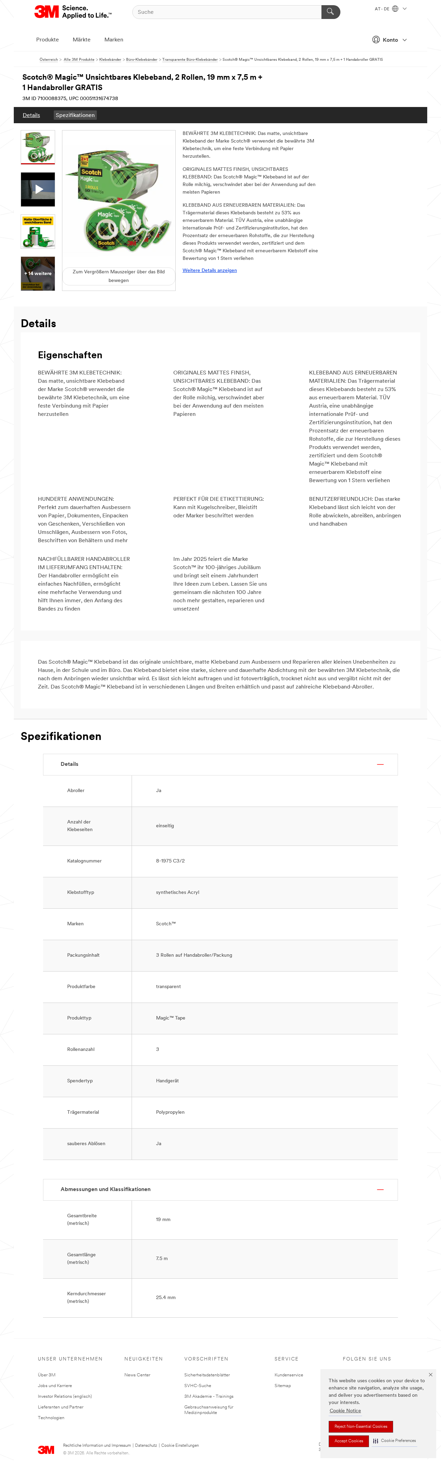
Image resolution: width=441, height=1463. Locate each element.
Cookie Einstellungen (180, 1446)
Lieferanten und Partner (60, 1407)
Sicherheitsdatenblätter (207, 1375)
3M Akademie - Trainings (209, 1396)
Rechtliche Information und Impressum (97, 1446)
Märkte (82, 40)
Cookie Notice (345, 1411)
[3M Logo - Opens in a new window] (73, 12)
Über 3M (46, 1375)
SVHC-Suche (197, 1386)
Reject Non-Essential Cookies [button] (361, 1427)
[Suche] (330, 12)
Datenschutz (146, 1446)
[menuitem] (31, 115)
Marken (113, 40)
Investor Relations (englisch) (65, 1396)
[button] (394, 1441)
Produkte (47, 40)
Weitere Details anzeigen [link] (210, 270)
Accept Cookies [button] (349, 1441)
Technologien (51, 1418)
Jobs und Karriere (55, 1386)
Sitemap (283, 1386)
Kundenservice (289, 1375)
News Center (137, 1375)
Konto (390, 40)
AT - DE (382, 9)
